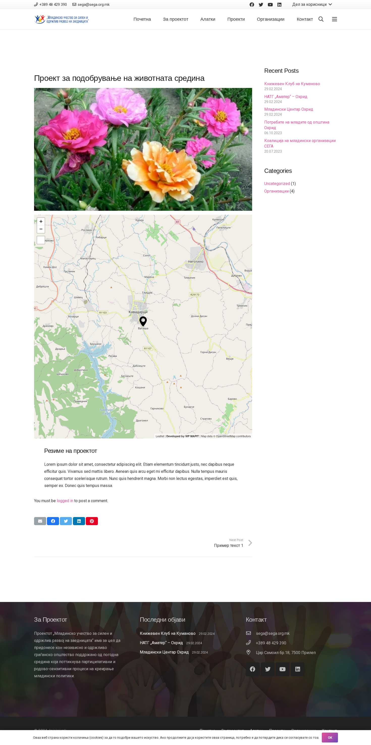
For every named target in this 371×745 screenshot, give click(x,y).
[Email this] (40, 521)
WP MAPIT (192, 436)
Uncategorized (277, 183)
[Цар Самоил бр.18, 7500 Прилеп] (251, 652)
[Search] (321, 19)
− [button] (41, 229)
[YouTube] (270, 4)
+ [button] (41, 221)
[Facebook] (252, 4)
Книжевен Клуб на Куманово (292, 83)
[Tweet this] (66, 521)
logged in (65, 500)
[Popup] (334, 19)
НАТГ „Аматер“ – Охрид (285, 96)
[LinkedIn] (279, 4)
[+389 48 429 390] (251, 643)
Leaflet (160, 436)
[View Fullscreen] (41, 240)
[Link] (62, 19)
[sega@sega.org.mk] (251, 633)
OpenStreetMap (225, 436)
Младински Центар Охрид (288, 109)
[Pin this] (92, 521)
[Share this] (53, 521)
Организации (276, 191)
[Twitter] (261, 4)
